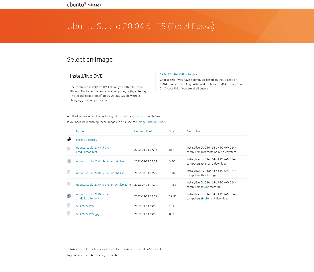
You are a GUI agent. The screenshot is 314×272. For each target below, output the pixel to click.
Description (194, 131)
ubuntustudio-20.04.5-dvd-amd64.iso (100, 161)
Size (171, 131)
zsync (205, 186)
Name (80, 131)
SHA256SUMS (85, 206)
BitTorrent (120, 116)
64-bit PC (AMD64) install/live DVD (182, 74)
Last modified (143, 131)
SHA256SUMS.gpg (87, 214)
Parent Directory (86, 139)
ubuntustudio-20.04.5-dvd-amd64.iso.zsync (103, 184)
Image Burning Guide (151, 121)
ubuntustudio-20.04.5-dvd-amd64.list (100, 173)
